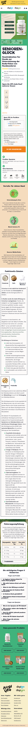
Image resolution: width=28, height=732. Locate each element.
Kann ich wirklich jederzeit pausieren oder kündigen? (13, 613)
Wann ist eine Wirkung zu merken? (13, 587)
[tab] (5, 280)
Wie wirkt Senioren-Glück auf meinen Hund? (14, 584)
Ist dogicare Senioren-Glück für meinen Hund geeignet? (12, 580)
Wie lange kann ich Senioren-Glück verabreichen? (13, 590)
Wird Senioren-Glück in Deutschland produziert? (13, 597)
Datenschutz (22, 725)
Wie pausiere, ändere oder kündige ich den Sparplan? (14, 609)
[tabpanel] (14, 331)
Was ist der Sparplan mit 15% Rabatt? (14, 606)
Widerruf (13, 725)
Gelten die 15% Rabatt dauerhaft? (13, 616)
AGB (10, 725)
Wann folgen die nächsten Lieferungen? (10, 619)
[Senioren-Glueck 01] (14, 26)
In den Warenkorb (14, 149)
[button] (1, 8)
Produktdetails (8, 561)
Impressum (17, 725)
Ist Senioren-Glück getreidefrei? (12, 594)
